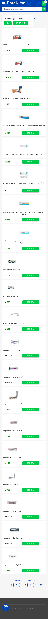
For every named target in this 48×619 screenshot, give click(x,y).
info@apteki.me (31, 608)
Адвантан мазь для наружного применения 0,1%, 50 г (24, 184)
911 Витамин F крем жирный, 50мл (17, 45)
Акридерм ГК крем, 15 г (12, 458)
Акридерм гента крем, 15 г (13, 350)
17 (41, 585)
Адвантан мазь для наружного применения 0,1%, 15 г (23, 155)
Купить (30, 51)
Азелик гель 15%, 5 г (11, 297)
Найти (44, 9)
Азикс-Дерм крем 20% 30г (13, 323)
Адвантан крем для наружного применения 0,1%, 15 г (24, 126)
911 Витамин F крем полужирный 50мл (18, 72)
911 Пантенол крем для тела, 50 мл (17, 99)
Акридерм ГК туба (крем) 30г (14, 538)
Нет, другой (18, 19)
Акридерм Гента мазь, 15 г (13, 404)
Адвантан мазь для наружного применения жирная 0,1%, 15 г (23, 213)
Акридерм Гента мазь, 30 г (13, 431)
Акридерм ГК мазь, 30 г (12, 511)
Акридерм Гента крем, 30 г (13, 377)
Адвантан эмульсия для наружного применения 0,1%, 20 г (24, 242)
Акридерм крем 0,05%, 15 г (14, 565)
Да (6, 19)
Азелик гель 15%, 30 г (11, 270)
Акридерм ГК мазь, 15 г (12, 484)
